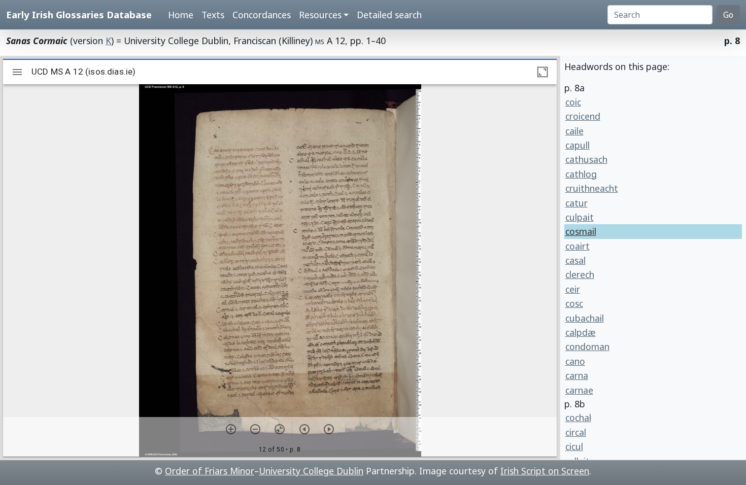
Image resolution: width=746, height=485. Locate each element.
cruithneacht (591, 188)
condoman (587, 346)
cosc (574, 303)
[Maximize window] (542, 72)
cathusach (586, 159)
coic (573, 102)
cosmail (580, 231)
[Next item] (329, 429)
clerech (579, 274)
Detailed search (389, 15)
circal (575, 432)
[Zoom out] (255, 429)
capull (577, 145)
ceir (572, 289)
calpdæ (580, 332)
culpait (579, 217)
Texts (212, 15)
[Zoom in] (231, 429)
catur (576, 203)
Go (728, 14)
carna (576, 375)
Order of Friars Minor (209, 471)
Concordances (261, 15)
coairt (577, 246)
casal (575, 260)
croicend (582, 116)
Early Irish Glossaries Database (79, 14)
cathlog (581, 174)
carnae (579, 390)
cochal (578, 417)
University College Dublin (311, 471)
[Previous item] (304, 429)
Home (180, 15)
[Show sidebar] (17, 72)
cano (575, 361)
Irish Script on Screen (544, 471)
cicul (574, 446)
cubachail (584, 318)
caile (574, 131)
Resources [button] (320, 15)
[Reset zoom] (279, 429)
